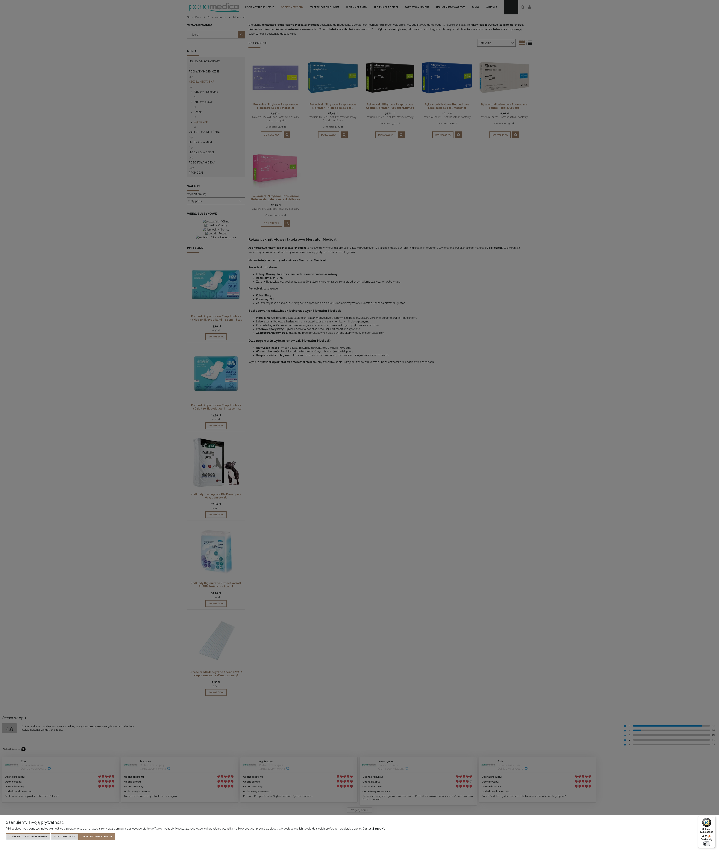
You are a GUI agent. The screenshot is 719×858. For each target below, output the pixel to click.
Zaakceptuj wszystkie (97, 836)
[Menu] (713, 818)
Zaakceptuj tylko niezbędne (28, 836)
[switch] (706, 844)
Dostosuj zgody (65, 836)
